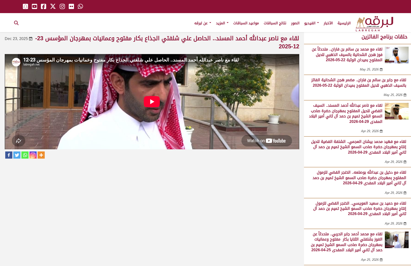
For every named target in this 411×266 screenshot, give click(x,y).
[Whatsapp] (25, 155)
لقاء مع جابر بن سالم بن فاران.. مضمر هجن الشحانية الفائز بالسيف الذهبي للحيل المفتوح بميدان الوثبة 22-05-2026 (358, 82)
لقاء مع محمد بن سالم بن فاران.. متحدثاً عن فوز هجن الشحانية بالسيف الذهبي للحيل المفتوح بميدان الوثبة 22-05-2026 (347, 54)
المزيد (221, 23)
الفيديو (310, 23)
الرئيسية (344, 23)
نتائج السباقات (275, 23)
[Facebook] (8, 155)
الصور (295, 23)
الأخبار (328, 23)
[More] (41, 155)
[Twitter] (16, 155)
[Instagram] (33, 155)
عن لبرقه (201, 23)
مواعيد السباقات (246, 23)
